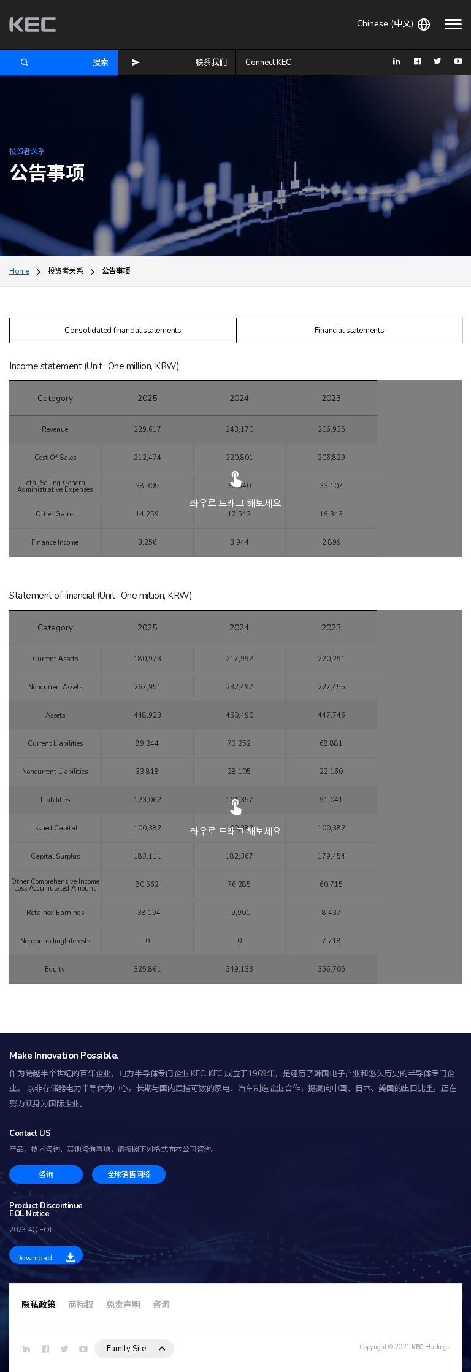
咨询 (161, 1305)
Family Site (126, 1348)
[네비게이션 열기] (453, 24)
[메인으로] (32, 24)
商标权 (81, 1305)
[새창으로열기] (26, 1349)
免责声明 (123, 1305)
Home (19, 271)
